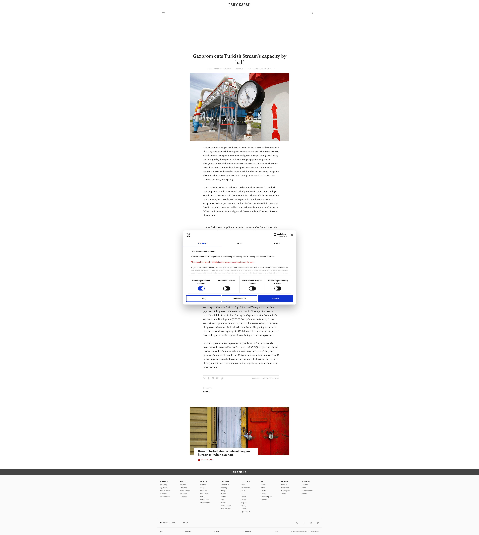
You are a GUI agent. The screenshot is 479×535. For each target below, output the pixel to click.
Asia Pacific (204, 494)
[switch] (226, 289)
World (203, 482)
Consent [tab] (202, 243)
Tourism (223, 497)
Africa (202, 497)
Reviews (264, 500)
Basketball (285, 488)
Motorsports (285, 491)
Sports (284, 482)
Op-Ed (304, 488)
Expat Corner (245, 512)
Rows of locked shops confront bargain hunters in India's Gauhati (224, 453)
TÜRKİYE (184, 482)
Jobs (161, 531)
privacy (188, 531)
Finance (223, 494)
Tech (222, 500)
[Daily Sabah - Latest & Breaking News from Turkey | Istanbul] (239, 4)
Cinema (263, 485)
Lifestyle (245, 482)
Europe (202, 488)
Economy (224, 488)
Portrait (263, 494)
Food (242, 494)
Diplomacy (163, 485)
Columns (305, 485)
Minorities (183, 494)
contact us (248, 531)
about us (218, 531)
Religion (243, 503)
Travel (243, 491)
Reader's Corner (307, 491)
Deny (203, 298)
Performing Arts (266, 497)
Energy (223, 491)
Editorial (304, 494)
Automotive (225, 485)
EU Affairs (163, 494)
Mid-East (203, 485)
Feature (243, 509)
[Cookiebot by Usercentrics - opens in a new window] (276, 235)
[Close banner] (292, 235)
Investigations (185, 491)
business (206, 392)
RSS (276, 531)
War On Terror (165, 491)
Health (243, 485)
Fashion (243, 497)
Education (183, 488)
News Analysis (165, 497)
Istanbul (183, 485)
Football (284, 485)
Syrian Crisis (204, 500)
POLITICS (164, 482)
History (243, 506)
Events (263, 491)
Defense (223, 503)
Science (243, 500)
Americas (203, 491)
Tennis (283, 494)
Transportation (226, 506)
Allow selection (239, 298)
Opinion (306, 482)
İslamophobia (205, 503)
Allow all (275, 298)
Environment (245, 488)
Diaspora (183, 497)
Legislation (163, 488)
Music (263, 488)
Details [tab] (240, 243)
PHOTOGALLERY (207, 460)
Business (225, 482)
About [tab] (277, 243)
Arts (263, 482)
